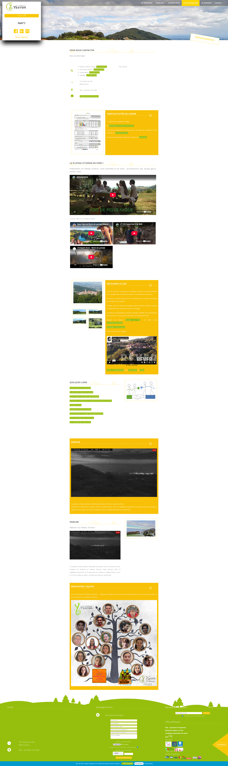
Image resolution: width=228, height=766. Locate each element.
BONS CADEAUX (21, 37)
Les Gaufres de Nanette (114, 323)
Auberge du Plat (133, 320)
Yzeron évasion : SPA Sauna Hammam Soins (84, 396)
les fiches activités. (122, 133)
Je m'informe (174, 3)
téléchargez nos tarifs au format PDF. (121, 126)
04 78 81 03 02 (91, 75)
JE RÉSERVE (221, 744)
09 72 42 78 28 (99, 69)
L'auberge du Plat (75, 405)
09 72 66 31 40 (94, 72)
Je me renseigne (190, 3)
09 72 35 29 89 (102, 67)
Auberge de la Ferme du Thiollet (80, 409)
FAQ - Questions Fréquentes (175, 727)
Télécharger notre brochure (116, 327)
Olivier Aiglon (132, 370)
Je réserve (206, 3)
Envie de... (160, 3)
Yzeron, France (22, 23)
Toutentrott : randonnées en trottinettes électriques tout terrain (91, 401)
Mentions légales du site (174, 730)
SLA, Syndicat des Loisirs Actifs (80, 422)
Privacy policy (149, 763)
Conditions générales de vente (176, 733)
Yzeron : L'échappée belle (115, 370)
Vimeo (142, 370)
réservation (143, 137)
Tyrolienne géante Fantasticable (80, 388)
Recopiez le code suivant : (124, 750)
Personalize (139, 763)
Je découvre (146, 3)
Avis (167, 737)
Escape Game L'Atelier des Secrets (81, 392)
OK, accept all (127, 763)
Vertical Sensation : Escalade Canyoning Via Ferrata (86, 413)
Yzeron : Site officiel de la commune (82, 418)
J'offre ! (218, 3)
